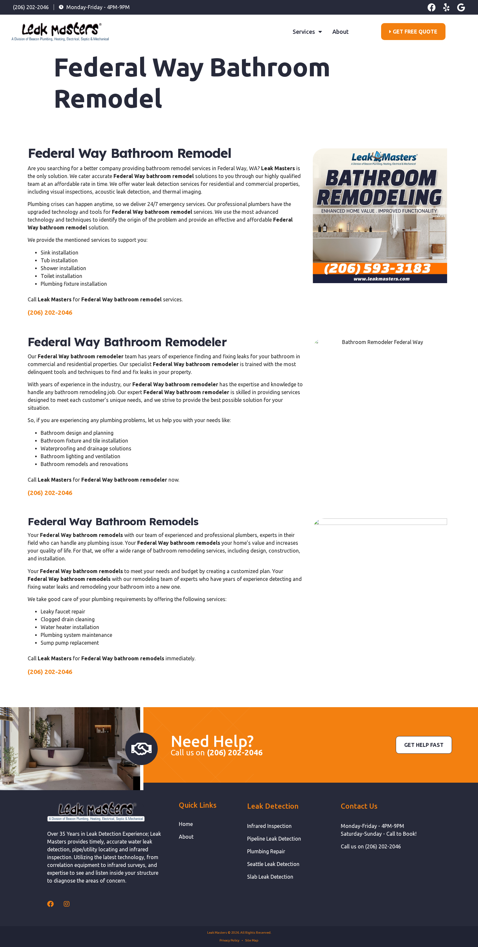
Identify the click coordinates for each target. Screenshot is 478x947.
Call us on (217, 752)
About (340, 31)
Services (304, 31)
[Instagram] (66, 904)
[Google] (461, 7)
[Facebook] (432, 7)
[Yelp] (446, 7)
